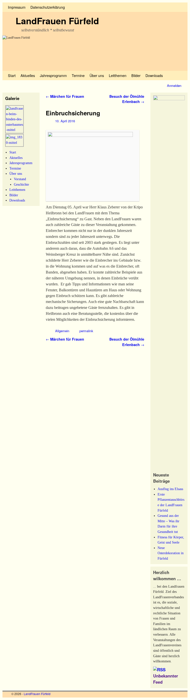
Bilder (136, 75)
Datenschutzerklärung (47, 7)
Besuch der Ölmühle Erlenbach (126, 99)
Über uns (97, 75)
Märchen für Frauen (65, 96)
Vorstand (20, 179)
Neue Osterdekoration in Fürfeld (171, 553)
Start (12, 75)
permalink (86, 330)
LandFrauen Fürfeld (57, 20)
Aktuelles (28, 75)
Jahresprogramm (53, 75)
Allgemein (62, 330)
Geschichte (21, 184)
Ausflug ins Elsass (170, 489)
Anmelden (174, 85)
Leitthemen (117, 75)
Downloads (154, 75)
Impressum (16, 7)
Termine (78, 75)
